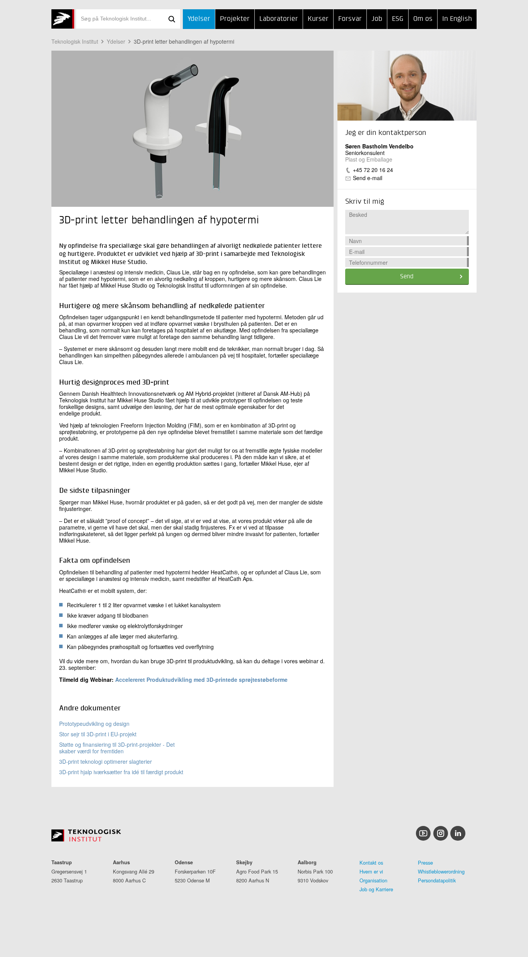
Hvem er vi (371, 871)
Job (376, 18)
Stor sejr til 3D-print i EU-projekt (97, 734)
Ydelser (198, 18)
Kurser (318, 18)
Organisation (373, 880)
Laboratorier (278, 18)
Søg (171, 19)
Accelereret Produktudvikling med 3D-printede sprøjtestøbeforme (201, 679)
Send (407, 277)
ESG (398, 18)
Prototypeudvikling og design (94, 723)
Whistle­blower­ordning (441, 871)
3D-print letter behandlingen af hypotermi (184, 41)
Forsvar (350, 18)
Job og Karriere (376, 889)
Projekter (235, 18)
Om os (423, 18)
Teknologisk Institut (74, 41)
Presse (425, 862)
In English (457, 18)
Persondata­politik (437, 880)
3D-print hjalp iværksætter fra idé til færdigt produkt (121, 772)
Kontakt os (371, 862)
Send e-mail (367, 178)
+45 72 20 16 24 (373, 170)
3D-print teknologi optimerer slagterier (105, 761)
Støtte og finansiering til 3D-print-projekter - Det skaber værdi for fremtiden (117, 748)
